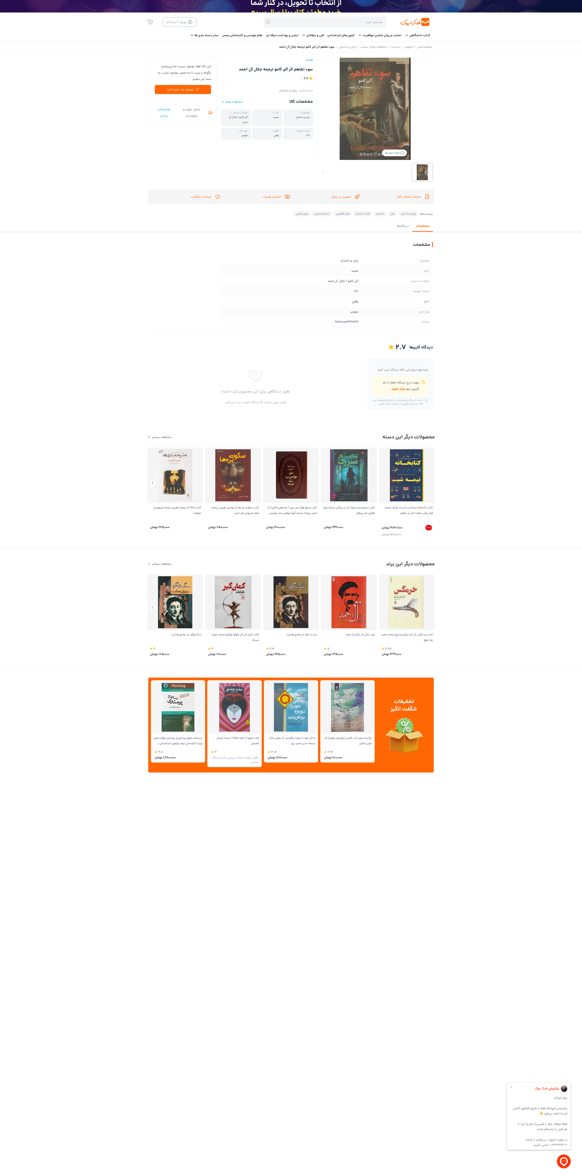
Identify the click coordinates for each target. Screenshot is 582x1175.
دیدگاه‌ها (403, 226)
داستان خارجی (321, 214)
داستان (380, 214)
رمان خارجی (302, 214)
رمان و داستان (288, 90)
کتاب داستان (363, 214)
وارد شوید (397, 389)
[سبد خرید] (150, 22)
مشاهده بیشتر (161, 437)
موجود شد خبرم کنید (180, 89)
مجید (309, 59)
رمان (392, 214)
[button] (153, 483)
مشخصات (422, 226)
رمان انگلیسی (342, 214)
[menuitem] (417, 35)
